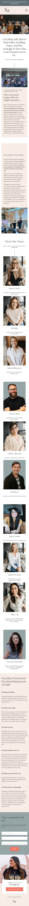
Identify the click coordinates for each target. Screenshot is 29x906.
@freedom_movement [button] (14, 889)
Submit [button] (15, 848)
